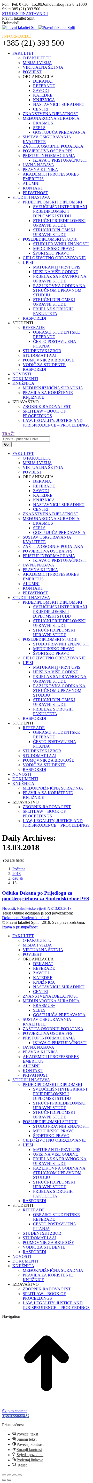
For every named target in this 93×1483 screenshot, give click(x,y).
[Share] (9, 1475)
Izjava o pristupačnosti (20, 927)
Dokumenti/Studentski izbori (25, 918)
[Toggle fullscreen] (14, 1475)
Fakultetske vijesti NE (35, 908)
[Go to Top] (46, 1406)
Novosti (8, 908)
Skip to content (14, 1411)
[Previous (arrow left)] (4, 1480)
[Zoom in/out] (20, 1475)
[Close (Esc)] (4, 1475)
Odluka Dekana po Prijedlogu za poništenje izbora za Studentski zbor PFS (45, 895)
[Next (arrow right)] (9, 1480)
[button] (15, 1416)
